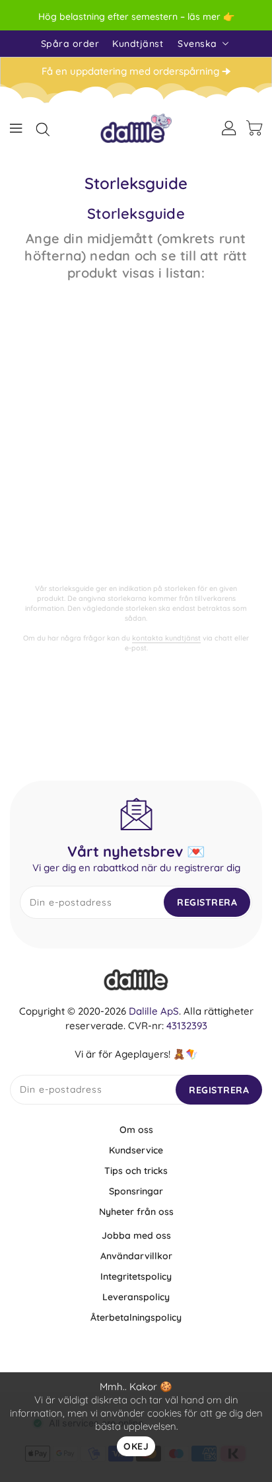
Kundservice (136, 1150)
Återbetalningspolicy (136, 1317)
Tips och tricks (136, 1171)
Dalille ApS (154, 1011)
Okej (136, 1446)
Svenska (197, 44)
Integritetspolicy (136, 1276)
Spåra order (70, 44)
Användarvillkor (136, 1256)
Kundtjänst (137, 44)
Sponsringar (136, 1191)
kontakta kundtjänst (166, 638)
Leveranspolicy (136, 1297)
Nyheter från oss (136, 1212)
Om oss (136, 1130)
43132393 (186, 1025)
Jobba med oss (136, 1235)
